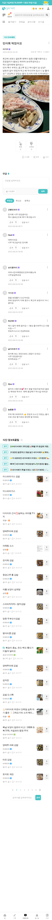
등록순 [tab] (27, 200)
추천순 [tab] (10, 200)
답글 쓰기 (25, 222)
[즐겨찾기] (21, 439)
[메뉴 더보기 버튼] (3, 22)
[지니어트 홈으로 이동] (8, 8)
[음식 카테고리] (4, 15)
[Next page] (39, 790)
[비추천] (16, 222)
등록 (43, 191)
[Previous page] (12, 790)
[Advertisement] (26, 29)
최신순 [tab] (18, 200)
